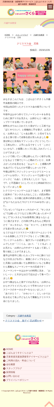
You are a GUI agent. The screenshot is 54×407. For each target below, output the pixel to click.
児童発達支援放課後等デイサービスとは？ (27, 356)
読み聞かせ (36, 320)
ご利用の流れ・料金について (20, 360)
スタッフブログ (14, 368)
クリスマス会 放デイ (17, 320)
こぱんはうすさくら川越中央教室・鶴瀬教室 (30, 391)
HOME (9, 349)
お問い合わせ (13, 376)
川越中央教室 (24, 315)
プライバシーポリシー (17, 380)
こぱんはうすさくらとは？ (19, 352)
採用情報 (10, 372)
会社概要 (10, 364)
